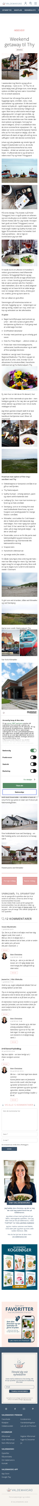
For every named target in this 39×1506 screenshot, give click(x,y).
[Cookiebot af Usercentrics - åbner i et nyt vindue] (28, 712)
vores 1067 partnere (15, 723)
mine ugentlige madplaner (25, 1223)
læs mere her (27, 1399)
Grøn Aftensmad (8, 1439)
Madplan (18, 10)
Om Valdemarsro (8, 1460)
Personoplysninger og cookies (19, 1497)
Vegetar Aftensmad (27, 1436)
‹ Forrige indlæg (9, 881)
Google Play (6, 1477)
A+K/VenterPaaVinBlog (11, 1048)
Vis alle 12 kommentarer (19, 1104)
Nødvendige (19, 792)
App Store (5, 1474)
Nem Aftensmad (8, 1443)
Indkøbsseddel (7, 1426)
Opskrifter (6, 10)
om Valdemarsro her (19, 1237)
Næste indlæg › (30, 881)
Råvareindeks (7, 1457)
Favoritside (6, 1419)
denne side (28, 907)
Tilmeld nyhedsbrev (19, 1391)
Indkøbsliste (30, 10)
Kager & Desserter (27, 1439)
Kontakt (5, 1463)
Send (9, 1149)
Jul (21, 1443)
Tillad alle (19, 786)
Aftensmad (6, 1436)
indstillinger (7, 743)
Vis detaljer (28, 779)
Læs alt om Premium (28, 1426)
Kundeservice (25, 1419)
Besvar (5, 950)
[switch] (33, 757)
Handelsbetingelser (27, 1422)
